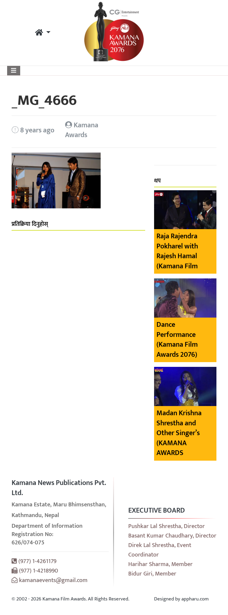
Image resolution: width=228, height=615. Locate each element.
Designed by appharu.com (181, 599)
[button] (42, 33)
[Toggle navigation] (13, 70)
